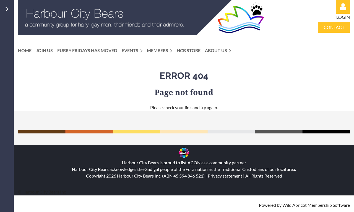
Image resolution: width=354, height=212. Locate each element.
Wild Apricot (294, 205)
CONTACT (334, 27)
